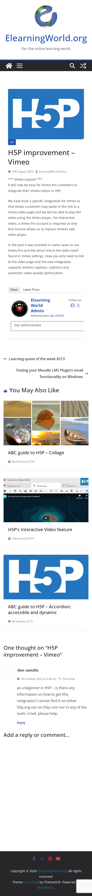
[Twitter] (78, 305)
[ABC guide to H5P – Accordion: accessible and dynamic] (46, 557)
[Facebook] (72, 305)
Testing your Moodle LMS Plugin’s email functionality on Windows (49, 373)
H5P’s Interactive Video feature (40, 529)
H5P (12, 142)
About (14, 289)
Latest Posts (31, 289)
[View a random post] (83, 65)
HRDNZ (59, 316)
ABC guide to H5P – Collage (36, 453)
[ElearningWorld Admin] (20, 302)
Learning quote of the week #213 (37, 358)
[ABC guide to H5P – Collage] (46, 403)
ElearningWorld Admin (53, 171)
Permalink (68, 679)
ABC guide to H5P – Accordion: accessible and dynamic (39, 609)
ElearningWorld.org (46, 38)
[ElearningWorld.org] (9, 65)
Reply (21, 723)
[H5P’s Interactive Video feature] (46, 481)
